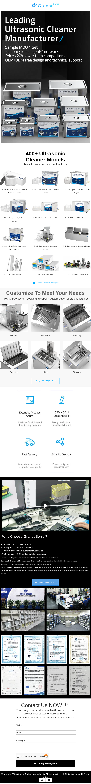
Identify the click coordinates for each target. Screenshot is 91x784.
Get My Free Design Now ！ (46, 381)
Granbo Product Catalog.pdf (47, 283)
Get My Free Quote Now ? (45, 582)
